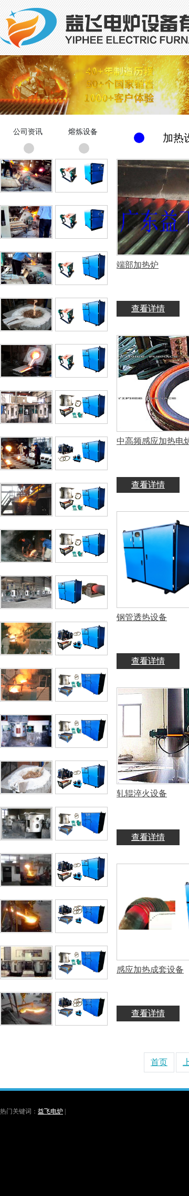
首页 (159, 1062)
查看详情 (148, 308)
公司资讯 (28, 132)
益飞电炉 (50, 1111)
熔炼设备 (83, 132)
